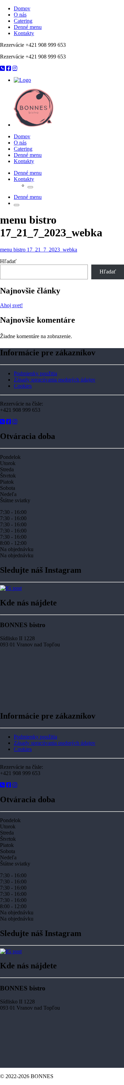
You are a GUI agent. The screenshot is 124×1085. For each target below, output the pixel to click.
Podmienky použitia (35, 373)
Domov (22, 8)
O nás (20, 15)
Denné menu (28, 27)
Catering (23, 21)
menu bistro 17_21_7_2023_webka (38, 250)
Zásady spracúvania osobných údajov (54, 380)
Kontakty (24, 33)
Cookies (23, 386)
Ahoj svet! (11, 305)
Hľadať (8, 261)
